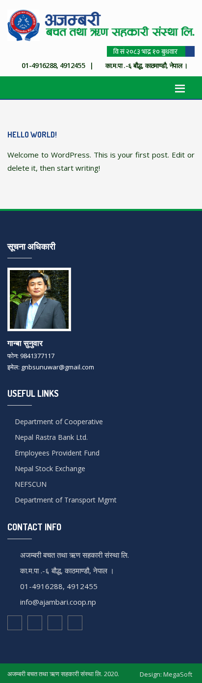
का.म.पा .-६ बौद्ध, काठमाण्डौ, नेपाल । (67, 570)
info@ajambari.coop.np (58, 602)
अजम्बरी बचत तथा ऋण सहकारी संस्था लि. (74, 555)
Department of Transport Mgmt (65, 499)
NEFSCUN (30, 484)
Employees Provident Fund (56, 452)
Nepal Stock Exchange (49, 468)
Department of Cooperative (58, 421)
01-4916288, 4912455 (59, 586)
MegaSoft (177, 674)
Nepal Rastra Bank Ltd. (50, 437)
